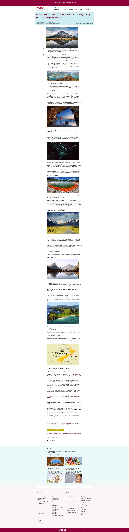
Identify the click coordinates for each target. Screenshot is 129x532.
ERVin (68, 7)
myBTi (53, 501)
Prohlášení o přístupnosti (71, 512)
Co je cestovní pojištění (42, 496)
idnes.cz (72, 433)
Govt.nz (48, 403)
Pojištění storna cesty (42, 503)
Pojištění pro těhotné (41, 506)
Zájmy (92, 23)
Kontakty (80, 7)
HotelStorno (40, 520)
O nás (68, 503)
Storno (76, 9)
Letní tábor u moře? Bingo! (71, 451)
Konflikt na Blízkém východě (61, 7)
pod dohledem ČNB (87, 529)
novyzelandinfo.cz (62, 433)
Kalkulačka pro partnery (56, 517)
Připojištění (40, 505)
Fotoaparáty (40, 515)
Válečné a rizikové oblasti (86, 498)
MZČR (78, 402)
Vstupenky (40, 518)
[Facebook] (60, 530)
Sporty (82, 502)
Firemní (80, 9)
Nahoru (37, 529)
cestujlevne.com (78, 433)
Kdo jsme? (84, 7)
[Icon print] (43, 56)
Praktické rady (84, 496)
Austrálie (87, 23)
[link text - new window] (43, 48)
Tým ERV (83, 23)
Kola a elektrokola (41, 513)
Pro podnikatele (87, 9)
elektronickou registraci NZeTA (59, 416)
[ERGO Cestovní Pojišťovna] (42, 9)
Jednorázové (64, 9)
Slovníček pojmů (84, 509)
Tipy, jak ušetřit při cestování (53, 468)
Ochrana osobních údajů (71, 510)
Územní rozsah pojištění (85, 500)
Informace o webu (44, 529)
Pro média (69, 506)
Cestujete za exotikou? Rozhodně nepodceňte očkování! (72, 469)
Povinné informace (70, 508)
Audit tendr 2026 (70, 514)
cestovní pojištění (56, 339)
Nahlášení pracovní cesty (56, 496)
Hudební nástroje (41, 516)
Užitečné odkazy (84, 507)
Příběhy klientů (84, 505)
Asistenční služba (70, 496)
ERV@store (40, 522)
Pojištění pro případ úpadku (57, 507)
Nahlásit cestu (72, 7)
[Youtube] (65, 530)
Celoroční (71, 9)
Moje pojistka (89, 7)
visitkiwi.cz (68, 433)
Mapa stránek (52, 529)
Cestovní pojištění (56, 9)
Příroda (89, 23)
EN (91, 7)
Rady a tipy (76, 7)
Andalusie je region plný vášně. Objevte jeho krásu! (54, 452)
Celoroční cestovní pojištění (43, 501)
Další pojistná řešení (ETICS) (57, 515)
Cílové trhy (83, 511)
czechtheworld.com (54, 433)
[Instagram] (62, 530)
